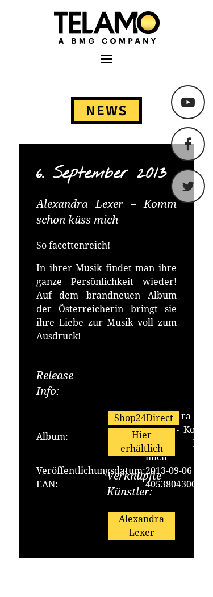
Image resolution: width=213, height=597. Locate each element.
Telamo (52, 27)
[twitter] (188, 186)
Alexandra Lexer (141, 526)
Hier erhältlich (141, 442)
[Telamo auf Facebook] (188, 144)
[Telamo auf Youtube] (188, 102)
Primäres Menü (106, 59)
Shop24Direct (143, 418)
